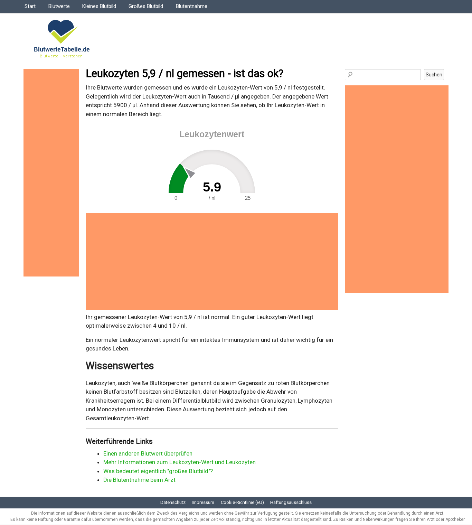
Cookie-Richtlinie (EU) (242, 502)
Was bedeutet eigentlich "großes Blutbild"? (158, 471)
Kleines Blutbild (99, 6)
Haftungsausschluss (291, 502)
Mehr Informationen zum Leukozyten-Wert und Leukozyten (179, 462)
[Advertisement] (212, 261)
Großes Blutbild (146, 6)
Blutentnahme (191, 6)
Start (30, 6)
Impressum (203, 502)
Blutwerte (59, 6)
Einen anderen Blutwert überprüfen (147, 453)
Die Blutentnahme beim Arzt (139, 479)
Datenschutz (173, 502)
